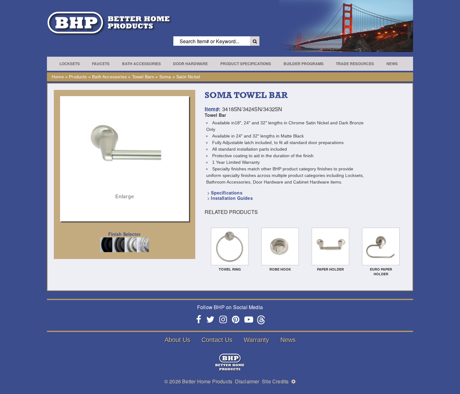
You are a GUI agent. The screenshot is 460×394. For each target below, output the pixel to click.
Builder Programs (304, 63)
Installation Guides (232, 198)
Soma (165, 76)
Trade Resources (355, 63)
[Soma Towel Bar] (124, 151)
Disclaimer (247, 381)
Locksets (69, 63)
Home (58, 76)
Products (78, 76)
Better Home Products (207, 381)
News (392, 63)
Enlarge (124, 196)
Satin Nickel (188, 76)
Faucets (101, 63)
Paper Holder (330, 269)
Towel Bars (143, 76)
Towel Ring (230, 269)
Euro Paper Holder (381, 271)
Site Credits (275, 381)
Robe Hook (280, 269)
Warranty (256, 339)
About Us (177, 339)
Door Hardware (190, 63)
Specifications (226, 192)
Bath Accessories (141, 63)
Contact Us (217, 339)
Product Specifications (245, 63)
